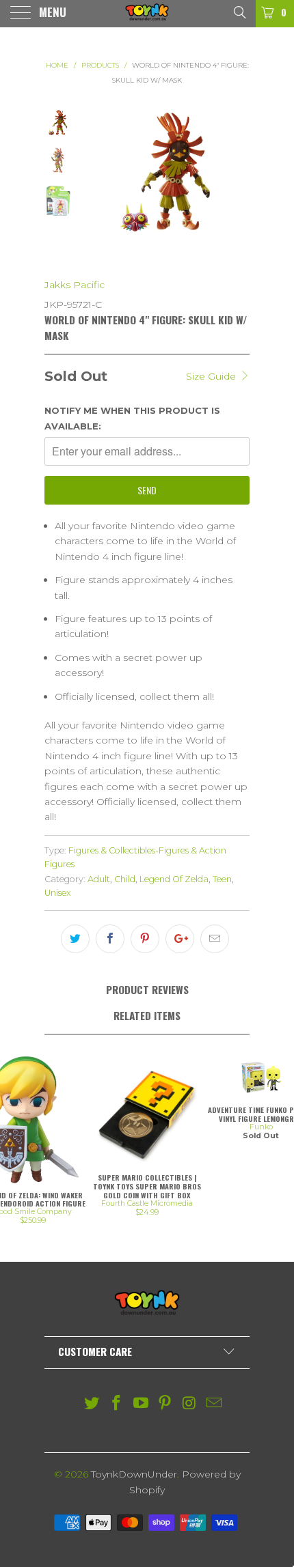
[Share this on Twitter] (75, 938)
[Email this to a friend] (214, 938)
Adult (99, 879)
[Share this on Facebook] (110, 938)
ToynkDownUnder (134, 1474)
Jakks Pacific (74, 285)
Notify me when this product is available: (132, 418)
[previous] (94, 183)
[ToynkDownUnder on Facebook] (117, 1404)
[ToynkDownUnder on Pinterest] (165, 1404)
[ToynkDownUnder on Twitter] (92, 1404)
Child (124, 879)
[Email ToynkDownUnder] (214, 1404)
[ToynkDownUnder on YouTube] (141, 1404)
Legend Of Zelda (174, 879)
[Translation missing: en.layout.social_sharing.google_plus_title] (179, 938)
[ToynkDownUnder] (147, 13)
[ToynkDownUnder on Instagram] (190, 1404)
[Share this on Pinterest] (145, 938)
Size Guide (212, 376)
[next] (236, 183)
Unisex (57, 893)
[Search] (239, 11)
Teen (222, 879)
